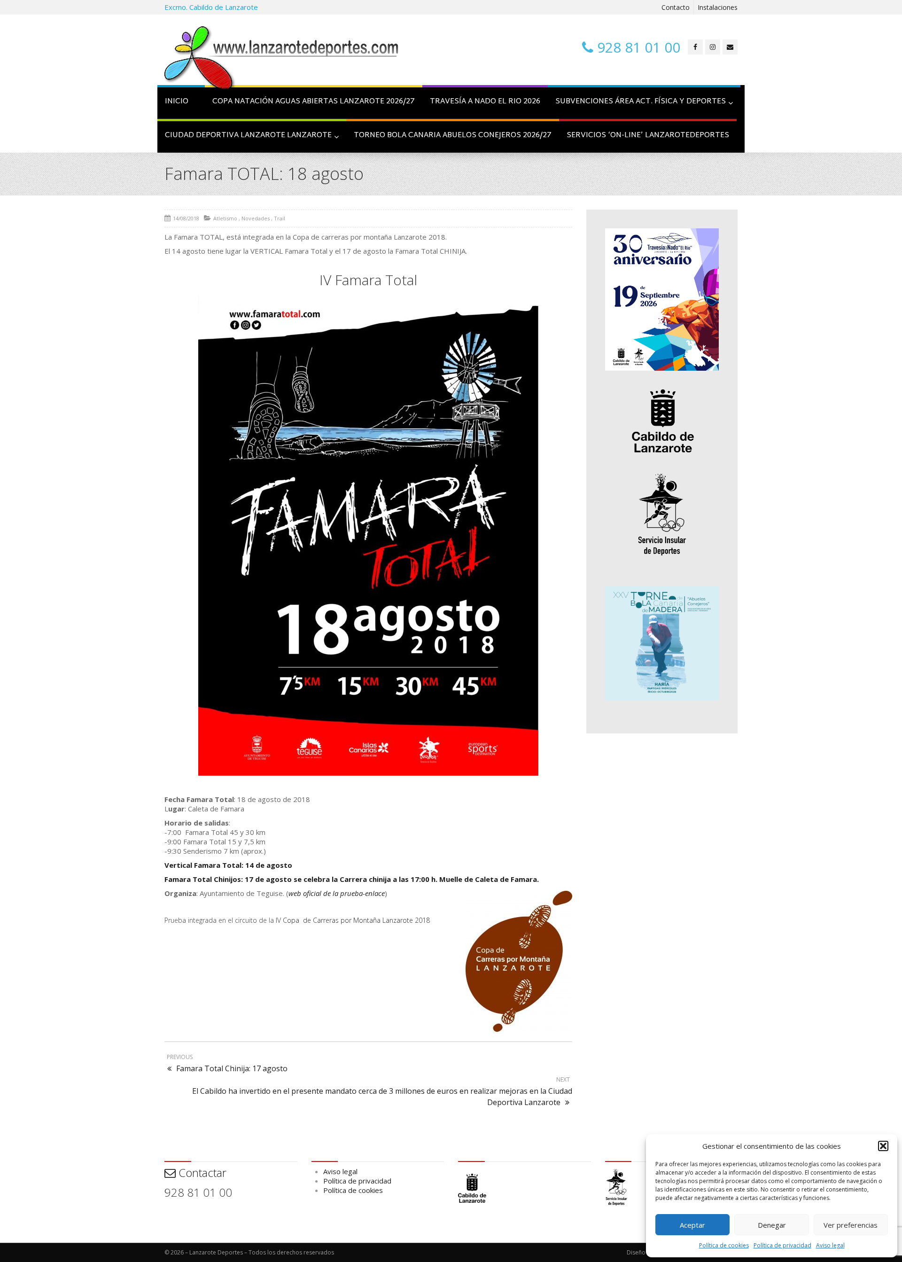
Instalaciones (718, 7)
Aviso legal (830, 1245)
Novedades (255, 218)
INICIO (176, 102)
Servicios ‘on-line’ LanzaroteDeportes (648, 135)
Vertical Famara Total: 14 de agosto (228, 865)
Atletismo (225, 218)
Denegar (772, 1225)
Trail (279, 218)
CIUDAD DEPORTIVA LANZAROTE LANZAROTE (248, 135)
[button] (883, 1146)
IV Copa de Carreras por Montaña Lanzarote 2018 (353, 920)
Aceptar (692, 1225)
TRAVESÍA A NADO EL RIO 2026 (485, 102)
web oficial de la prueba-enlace (336, 893)
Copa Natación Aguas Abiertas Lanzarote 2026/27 (313, 102)
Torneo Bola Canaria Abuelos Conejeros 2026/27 (453, 135)
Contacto (675, 7)
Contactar (201, 1172)
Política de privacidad (782, 1245)
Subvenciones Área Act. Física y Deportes (640, 102)
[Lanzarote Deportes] (281, 59)
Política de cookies (724, 1245)
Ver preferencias (851, 1225)
